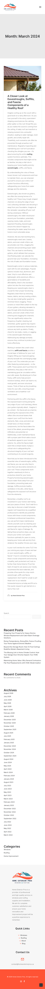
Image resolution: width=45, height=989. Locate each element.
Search (6, 613)
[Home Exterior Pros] (10, 7)
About (23, 941)
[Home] (22, 878)
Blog (23, 944)
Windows (23, 935)
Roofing (24, 938)
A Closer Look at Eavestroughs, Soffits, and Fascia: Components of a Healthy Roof (21, 102)
